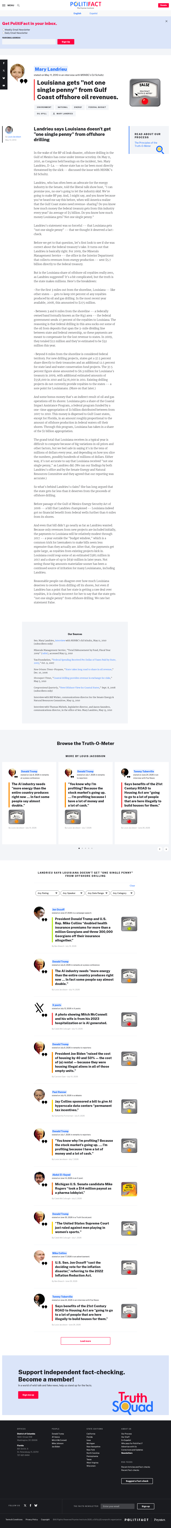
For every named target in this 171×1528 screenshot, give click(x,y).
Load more (85, 1341)
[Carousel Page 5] (91, 848)
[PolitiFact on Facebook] (30, 1505)
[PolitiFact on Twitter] (25, 1505)
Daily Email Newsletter (16, 33)
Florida (90, 1437)
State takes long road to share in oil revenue (89, 669)
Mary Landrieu (51, 69)
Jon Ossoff (58, 909)
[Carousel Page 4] (88, 848)
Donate (163, 5)
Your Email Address (11, 38)
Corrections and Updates (132, 1450)
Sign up (146, 1506)
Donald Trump (29, 771)
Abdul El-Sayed (61, 1174)
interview (60, 640)
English (77, 13)
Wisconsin (91, 1466)
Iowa (89, 1440)
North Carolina (93, 1453)
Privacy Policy (32, 1519)
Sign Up (66, 41)
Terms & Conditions (14, 1519)
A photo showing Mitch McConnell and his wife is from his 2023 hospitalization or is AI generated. (81, 1018)
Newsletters (126, 1453)
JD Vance (56, 1437)
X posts (56, 1005)
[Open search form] (18, 5)
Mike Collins (59, 1253)
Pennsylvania (92, 1456)
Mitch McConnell (59, 1440)
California (91, 1434)
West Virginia (92, 1462)
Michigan (91, 1443)
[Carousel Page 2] (82, 848)
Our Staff (125, 1437)
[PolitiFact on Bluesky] (35, 1505)
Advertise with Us (129, 1446)
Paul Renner (59, 1092)
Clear (132, 885)
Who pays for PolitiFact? (132, 1443)
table (44, 653)
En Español (126, 1440)
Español (94, 13)
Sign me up (28, 1395)
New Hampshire (93, 1446)
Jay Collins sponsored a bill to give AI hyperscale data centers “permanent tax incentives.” (83, 1105)
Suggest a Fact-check (137, 1481)
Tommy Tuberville (144, 771)
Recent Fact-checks (130, 1470)
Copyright (45, 1519)
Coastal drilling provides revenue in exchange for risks (82, 678)
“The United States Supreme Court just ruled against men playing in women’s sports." (82, 1227)
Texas (89, 1459)
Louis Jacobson (14, 137)
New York (91, 1450)
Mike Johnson (57, 1443)
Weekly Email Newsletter (17, 29)
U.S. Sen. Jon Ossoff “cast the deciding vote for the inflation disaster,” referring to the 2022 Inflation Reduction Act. (79, 1268)
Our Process (126, 1434)
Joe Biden (56, 1446)
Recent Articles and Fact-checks (135, 1467)
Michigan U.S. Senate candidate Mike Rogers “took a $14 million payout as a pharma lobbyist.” (83, 1188)
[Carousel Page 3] (85, 848)
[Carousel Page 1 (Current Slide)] (79, 848)
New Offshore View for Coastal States (79, 687)
